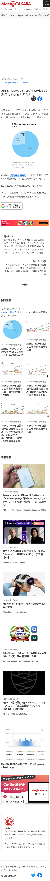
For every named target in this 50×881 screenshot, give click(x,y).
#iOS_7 (15, 82)
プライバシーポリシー (14, 866)
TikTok (45, 9)
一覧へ (25, 284)
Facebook (9, 9)
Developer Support (18, 175)
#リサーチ (23, 82)
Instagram (28, 9)
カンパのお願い (10, 870)
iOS (12, 15)
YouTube (37, 9)
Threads (18, 9)
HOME (4, 15)
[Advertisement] (25, 45)
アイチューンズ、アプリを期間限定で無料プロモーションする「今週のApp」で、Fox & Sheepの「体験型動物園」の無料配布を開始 (25, 268)
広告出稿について (37, 866)
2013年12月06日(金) (9, 79)
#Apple (8, 82)
